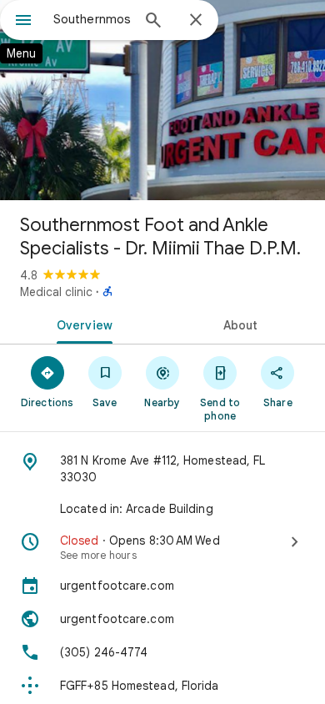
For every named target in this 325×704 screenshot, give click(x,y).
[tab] (81, 324)
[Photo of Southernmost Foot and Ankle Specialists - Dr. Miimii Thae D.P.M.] (162, 100)
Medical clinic (56, 291)
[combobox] (91, 19)
